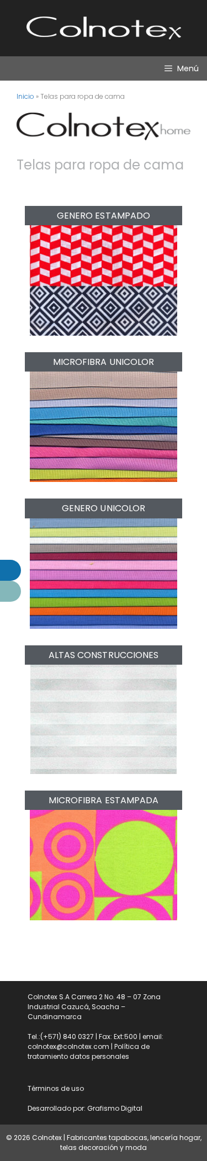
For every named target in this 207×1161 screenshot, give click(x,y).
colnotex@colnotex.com (68, 1046)
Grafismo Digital (114, 1108)
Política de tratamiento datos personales (89, 1051)
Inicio (25, 96)
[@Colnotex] (10, 570)
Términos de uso (56, 1088)
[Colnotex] (10, 591)
